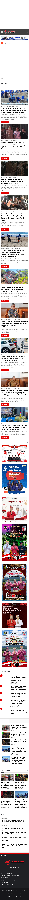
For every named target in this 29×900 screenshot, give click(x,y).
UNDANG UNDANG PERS (7, 884)
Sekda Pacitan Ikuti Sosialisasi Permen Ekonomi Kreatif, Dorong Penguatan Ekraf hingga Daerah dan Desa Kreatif (14, 393)
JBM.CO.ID (24, 890)
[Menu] (2, 32)
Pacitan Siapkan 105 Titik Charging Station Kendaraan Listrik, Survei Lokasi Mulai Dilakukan (13, 358)
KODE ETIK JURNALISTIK (7, 873)
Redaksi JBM (5, 248)
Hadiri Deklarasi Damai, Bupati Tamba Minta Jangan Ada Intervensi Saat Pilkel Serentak (18, 688)
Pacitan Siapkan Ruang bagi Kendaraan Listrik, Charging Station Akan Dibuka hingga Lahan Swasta (14, 324)
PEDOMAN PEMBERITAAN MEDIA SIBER (10, 875)
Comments (23, 721)
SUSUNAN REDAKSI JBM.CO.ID (8, 880)
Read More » (5, 122)
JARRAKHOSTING (19, 893)
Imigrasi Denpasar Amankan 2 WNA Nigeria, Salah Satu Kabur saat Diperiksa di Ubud (18, 734)
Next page (23, 442)
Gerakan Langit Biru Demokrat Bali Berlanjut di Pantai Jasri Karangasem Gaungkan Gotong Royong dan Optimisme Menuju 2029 (18, 750)
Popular (13, 721)
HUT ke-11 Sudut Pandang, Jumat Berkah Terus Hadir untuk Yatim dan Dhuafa (19, 727)
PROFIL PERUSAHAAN (6, 877)
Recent (4, 721)
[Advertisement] (14, 14)
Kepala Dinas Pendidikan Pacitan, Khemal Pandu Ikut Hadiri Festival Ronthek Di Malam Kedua (12, 181)
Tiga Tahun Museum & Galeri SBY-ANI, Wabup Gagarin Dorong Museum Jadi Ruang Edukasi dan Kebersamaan (14, 110)
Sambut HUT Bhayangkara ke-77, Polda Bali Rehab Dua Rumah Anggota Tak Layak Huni (18, 695)
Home (3, 78)
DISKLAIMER (4, 871)
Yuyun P (4, 106)
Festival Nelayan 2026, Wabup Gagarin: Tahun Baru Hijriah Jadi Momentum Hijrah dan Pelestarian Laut (14, 427)
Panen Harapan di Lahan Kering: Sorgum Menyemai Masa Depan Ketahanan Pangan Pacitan (12, 289)
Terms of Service (5, 882)
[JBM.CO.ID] (10, 32)
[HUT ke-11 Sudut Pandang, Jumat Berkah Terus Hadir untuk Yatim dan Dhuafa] (6, 728)
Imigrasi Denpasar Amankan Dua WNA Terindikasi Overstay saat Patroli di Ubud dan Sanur (19, 741)
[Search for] (27, 32)
